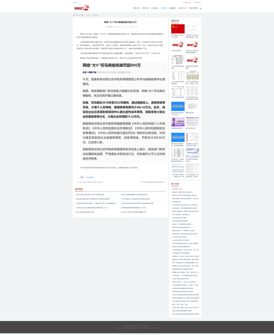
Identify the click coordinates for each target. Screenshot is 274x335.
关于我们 (135, 325)
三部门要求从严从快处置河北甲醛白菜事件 (136, 199)
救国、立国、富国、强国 (180, 304)
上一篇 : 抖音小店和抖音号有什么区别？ (90, 182)
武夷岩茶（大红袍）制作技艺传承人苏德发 (185, 256)
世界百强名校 (176, 202)
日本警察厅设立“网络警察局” (181, 253)
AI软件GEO (182, 8)
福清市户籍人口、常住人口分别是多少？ (184, 282)
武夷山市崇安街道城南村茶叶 (181, 246)
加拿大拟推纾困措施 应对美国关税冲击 (135, 194)
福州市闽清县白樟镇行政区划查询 (182, 291)
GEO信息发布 (144, 325)
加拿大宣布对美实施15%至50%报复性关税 (90, 194)
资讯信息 (145, 8)
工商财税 (163, 8)
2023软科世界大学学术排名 (180, 240)
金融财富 (172, 8)
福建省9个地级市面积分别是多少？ (183, 192)
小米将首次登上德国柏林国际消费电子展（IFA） (92, 208)
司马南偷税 (89, 177)
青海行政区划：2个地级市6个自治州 (183, 230)
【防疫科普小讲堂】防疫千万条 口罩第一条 (185, 307)
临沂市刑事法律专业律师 (180, 221)
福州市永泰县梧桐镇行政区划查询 (182, 288)
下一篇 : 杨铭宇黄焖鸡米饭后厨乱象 (152, 182)
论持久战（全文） (177, 189)
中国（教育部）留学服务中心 (181, 214)
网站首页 (136, 8)
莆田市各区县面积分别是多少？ (182, 227)
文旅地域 (154, 8)
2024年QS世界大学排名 (179, 237)
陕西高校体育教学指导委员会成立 (182, 269)
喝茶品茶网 (193, 8)
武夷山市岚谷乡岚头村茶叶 (180, 279)
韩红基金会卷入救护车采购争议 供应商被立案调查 (93, 199)
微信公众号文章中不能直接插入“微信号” (184, 195)
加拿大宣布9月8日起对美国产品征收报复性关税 (137, 203)
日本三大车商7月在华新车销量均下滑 (134, 212)
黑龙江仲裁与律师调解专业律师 (182, 311)
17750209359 (4, 334)
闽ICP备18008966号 (153, 328)
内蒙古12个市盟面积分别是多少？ (182, 224)
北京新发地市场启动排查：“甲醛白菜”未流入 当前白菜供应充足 (95, 204)
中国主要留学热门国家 (179, 218)
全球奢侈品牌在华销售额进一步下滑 (134, 208)
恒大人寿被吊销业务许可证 (85, 212)
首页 (87, 15)
